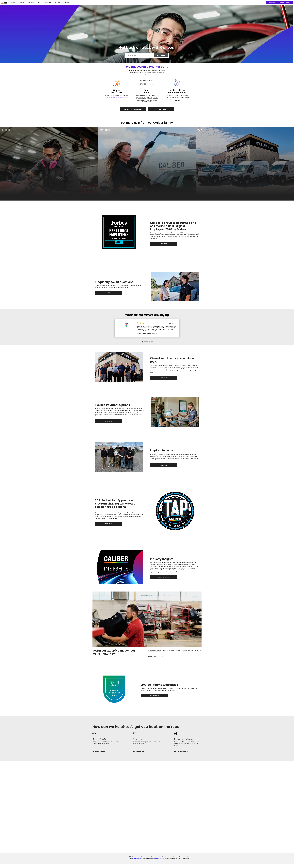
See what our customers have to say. (116, 97)
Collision (22, 2)
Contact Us (58, 2)
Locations (13, 2)
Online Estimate (272, 2)
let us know (171, 690)
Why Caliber (48, 2)
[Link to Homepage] (4, 3)
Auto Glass (31, 2)
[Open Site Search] (263, 2)
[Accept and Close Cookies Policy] (293, 855)
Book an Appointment (285, 2)
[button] (111, 328)
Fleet (39, 2)
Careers (67, 2)
